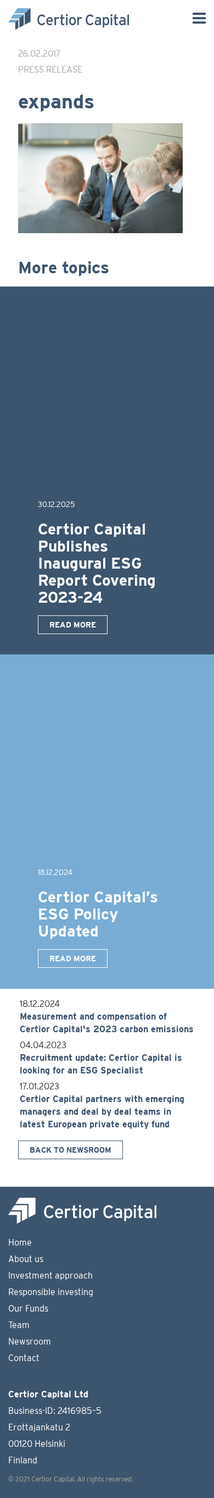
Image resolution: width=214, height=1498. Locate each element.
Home (20, 1242)
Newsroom (29, 1341)
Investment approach (50, 1275)
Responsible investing (50, 1292)
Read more (72, 624)
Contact (24, 1358)
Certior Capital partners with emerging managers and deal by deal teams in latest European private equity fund (102, 1112)
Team (19, 1325)
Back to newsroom (70, 1149)
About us (25, 1259)
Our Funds (28, 1308)
